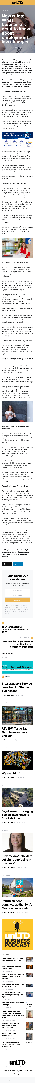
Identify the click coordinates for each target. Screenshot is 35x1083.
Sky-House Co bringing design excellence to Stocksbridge (17, 814)
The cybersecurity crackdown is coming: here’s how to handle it (13, 976)
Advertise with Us (14, 1072)
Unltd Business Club (8, 1070)
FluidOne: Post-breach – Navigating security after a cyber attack (11, 1044)
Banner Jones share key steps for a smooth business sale (13, 959)
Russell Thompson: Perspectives (9, 1034)
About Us (20, 1070)
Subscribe (17, 600)
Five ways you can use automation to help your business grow (10, 1025)
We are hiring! (11, 773)
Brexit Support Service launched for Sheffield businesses (17, 687)
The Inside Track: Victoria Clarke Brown (11, 967)
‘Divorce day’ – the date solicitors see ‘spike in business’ (17, 859)
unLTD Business (9, 695)
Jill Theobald (8, 740)
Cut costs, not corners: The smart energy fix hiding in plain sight (13, 995)
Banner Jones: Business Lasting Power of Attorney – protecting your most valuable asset (13, 1014)
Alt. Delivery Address (18, 1074)
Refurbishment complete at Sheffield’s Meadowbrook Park (17, 904)
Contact (24, 1072)
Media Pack (28, 1070)
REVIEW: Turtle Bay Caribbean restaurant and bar (16, 732)
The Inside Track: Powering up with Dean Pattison (13, 985)
